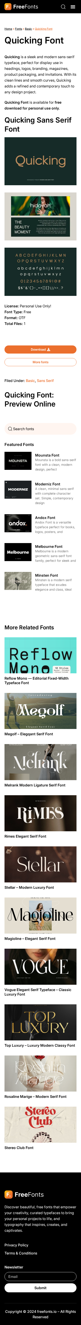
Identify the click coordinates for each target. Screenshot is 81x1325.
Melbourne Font (49, 546)
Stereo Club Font (19, 1147)
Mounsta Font (47, 455)
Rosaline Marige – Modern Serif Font (35, 1096)
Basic (28, 28)
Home (8, 28)
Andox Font (45, 517)
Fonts (18, 28)
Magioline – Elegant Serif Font (30, 938)
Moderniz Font (47, 484)
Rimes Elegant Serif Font (25, 836)
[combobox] (40, 429)
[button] (72, 6)
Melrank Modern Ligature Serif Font (34, 785)
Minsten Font (46, 575)
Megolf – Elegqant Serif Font (28, 734)
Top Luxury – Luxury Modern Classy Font (39, 1045)
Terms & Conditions (20, 1253)
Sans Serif (45, 380)
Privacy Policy (16, 1245)
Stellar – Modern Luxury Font (29, 887)
